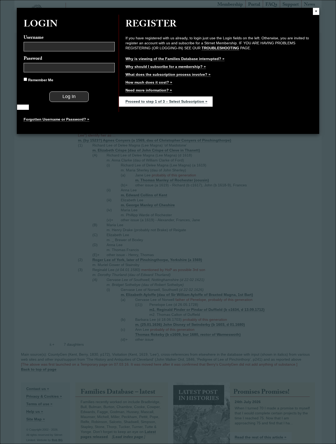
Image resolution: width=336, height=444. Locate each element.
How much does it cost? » (148, 82)
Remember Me (40, 80)
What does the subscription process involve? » (168, 74)
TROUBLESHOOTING (220, 48)
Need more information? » (148, 90)
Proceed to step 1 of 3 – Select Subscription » (166, 101)
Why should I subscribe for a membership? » (165, 66)
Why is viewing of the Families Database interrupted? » (174, 59)
